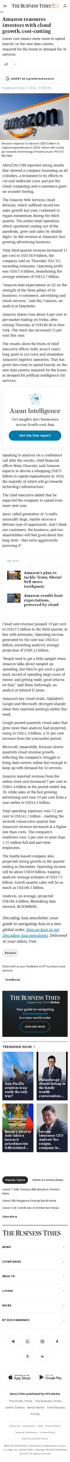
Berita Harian (35, 1407)
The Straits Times (20, 1401)
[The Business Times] (31, 6)
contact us (29, 1426)
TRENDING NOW (17, 1046)
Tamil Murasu (56, 1407)
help (40, 1426)
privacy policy (53, 1426)
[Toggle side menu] (5, 6)
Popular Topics (15, 1180)
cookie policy (47, 1432)
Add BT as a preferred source (32, 79)
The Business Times (48, 1401)
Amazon (10, 953)
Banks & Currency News (48, 1180)
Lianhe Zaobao (15, 1407)
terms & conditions (26, 1432)
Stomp (35, 1414)
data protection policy (35, 1438)
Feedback (12, 980)
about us (15, 1426)
